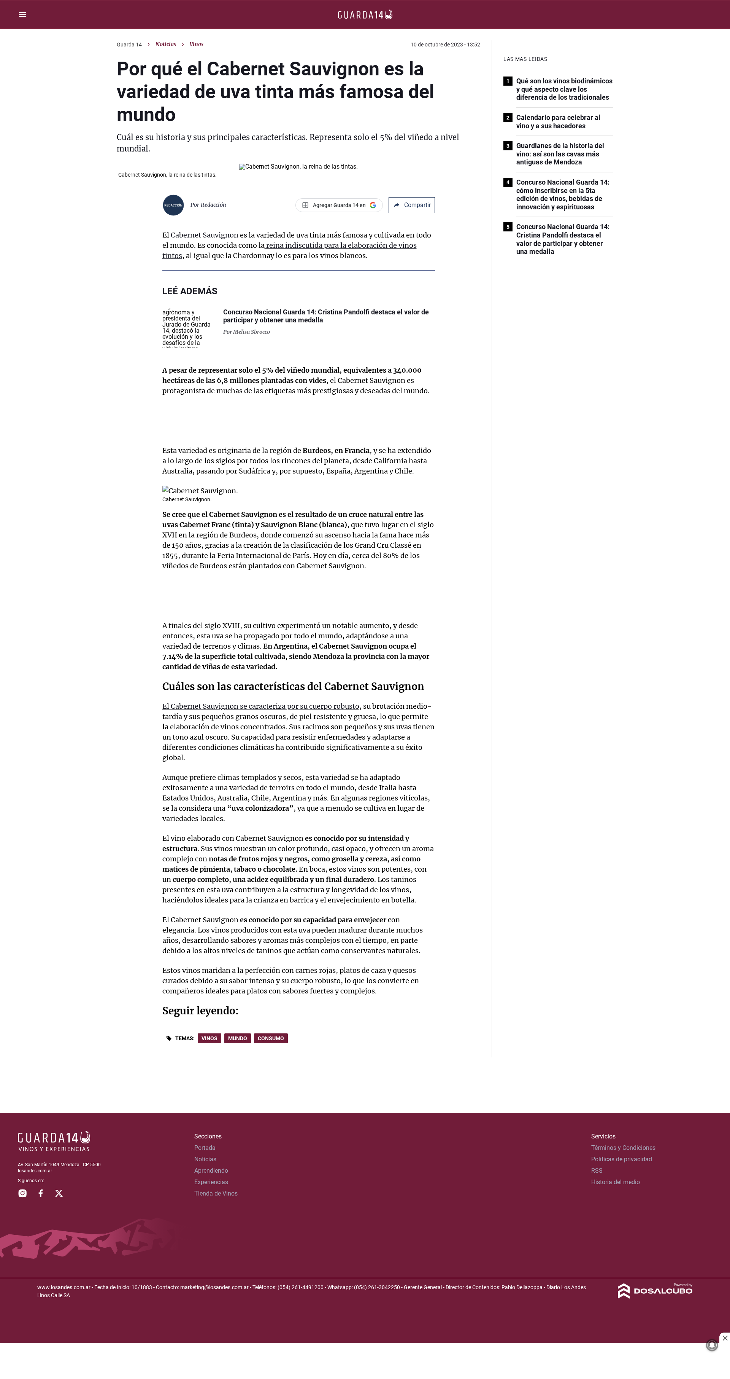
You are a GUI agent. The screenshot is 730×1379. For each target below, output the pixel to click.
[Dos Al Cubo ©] (655, 1296)
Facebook (40, 1193)
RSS (597, 1170)
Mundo (237, 1038)
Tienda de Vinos (216, 1193)
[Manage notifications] (712, 1345)
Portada (205, 1147)
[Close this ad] (724, 1338)
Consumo (271, 1038)
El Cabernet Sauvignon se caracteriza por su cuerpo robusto (260, 706)
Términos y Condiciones (623, 1147)
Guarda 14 (129, 44)
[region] (365, 1362)
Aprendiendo (211, 1170)
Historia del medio (615, 1182)
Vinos (209, 1038)
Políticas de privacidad (621, 1159)
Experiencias (211, 1182)
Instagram (22, 1193)
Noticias (166, 44)
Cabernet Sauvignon (204, 235)
